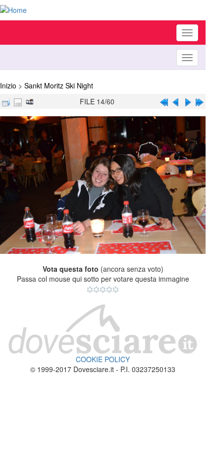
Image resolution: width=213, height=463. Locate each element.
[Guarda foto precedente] (176, 101)
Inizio (8, 85)
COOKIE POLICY (103, 359)
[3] (103, 289)
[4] (109, 289)
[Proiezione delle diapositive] (30, 101)
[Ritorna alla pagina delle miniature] (6, 101)
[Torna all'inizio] (164, 101)
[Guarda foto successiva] (188, 101)
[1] (90, 289)
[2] (96, 289)
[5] (115, 289)
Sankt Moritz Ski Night (58, 85)
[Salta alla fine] (200, 101)
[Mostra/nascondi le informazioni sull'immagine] (18, 101)
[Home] (103, 10)
